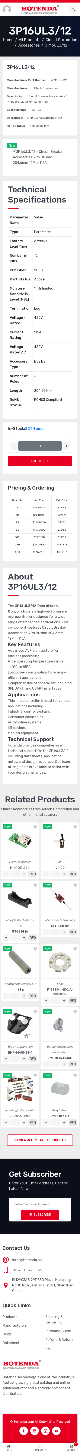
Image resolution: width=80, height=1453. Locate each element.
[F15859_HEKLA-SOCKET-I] (60, 962)
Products (10, 1317)
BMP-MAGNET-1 (20, 1052)
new (12, 146)
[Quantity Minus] (13, 446)
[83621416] (20, 899)
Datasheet (11, 1343)
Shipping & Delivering (54, 1319)
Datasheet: (15, 117)
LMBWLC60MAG (60, 1058)
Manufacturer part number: (27, 80)
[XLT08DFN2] (60, 899)
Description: (15, 96)
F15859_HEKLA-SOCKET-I (60, 992)
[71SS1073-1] (60, 1089)
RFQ (33, 874)
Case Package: (17, 109)
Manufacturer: (17, 88)
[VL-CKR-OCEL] (20, 1089)
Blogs (7, 1334)
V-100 (60, 868)
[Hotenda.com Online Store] (40, 9)
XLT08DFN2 (60, 926)
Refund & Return (59, 1340)
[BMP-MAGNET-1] (20, 1025)
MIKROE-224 (20, 868)
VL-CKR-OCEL (20, 1116)
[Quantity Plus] (66, 446)
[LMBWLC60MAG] (60, 1025)
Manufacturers (15, 1325)
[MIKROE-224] (20, 840)
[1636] (20, 962)
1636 (20, 990)
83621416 (20, 931)
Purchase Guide (58, 1331)
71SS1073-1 (60, 1116)
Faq (48, 1348)
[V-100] (60, 840)
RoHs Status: (16, 125)
